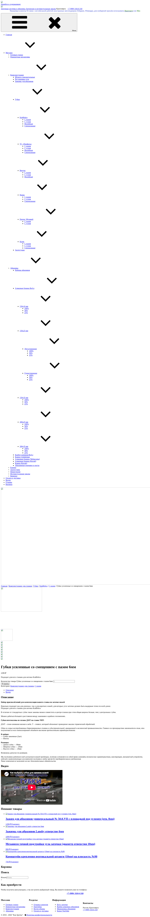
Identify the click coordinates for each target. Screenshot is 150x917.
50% (26, 311)
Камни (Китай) (21, 463)
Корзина (9, 484)
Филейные (28, 124)
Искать (4, 877)
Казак (22, 242)
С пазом (27, 120)
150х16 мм (24, 306)
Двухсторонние (30, 349)
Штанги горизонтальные (25, 77)
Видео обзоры (39, 909)
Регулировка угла (22, 79)
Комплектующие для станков (20, 586)
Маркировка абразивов (66, 909)
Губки (17, 99)
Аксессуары (20, 250)
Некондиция (15, 472)
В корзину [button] (15, 824)
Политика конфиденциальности (39, 915)
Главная (9, 35)
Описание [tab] (10, 690)
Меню (74, 30)
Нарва (22, 195)
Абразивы (14, 268)
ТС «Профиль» (26, 144)
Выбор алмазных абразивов (68, 907)
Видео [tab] (8, 692)
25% (26, 313)
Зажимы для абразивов (24, 81)
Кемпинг (13, 476)
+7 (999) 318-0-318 (75, 9)
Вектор (22, 171)
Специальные (29, 126)
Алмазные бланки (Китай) (25, 461)
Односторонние (30, 373)
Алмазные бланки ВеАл (24, 288)
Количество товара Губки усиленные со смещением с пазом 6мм (27, 681)
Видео (8, 480)
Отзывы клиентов (41, 905)
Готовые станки (16, 55)
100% (26, 308)
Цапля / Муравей (26, 219)
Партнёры (38, 907)
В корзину (5, 684)
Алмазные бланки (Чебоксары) (27, 459)
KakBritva (23, 117)
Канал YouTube (63, 911)
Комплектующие (17, 75)
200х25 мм (24, 422)
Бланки (13, 468)
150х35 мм (24, 398)
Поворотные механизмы (20, 57)
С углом (27, 122)
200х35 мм (24, 446)
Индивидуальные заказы (20, 474)
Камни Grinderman (22, 457)
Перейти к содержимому (11, 4)
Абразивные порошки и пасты (27, 465)
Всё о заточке (62, 905)
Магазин (9, 53)
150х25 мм (24, 331)
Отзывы (9, 482)
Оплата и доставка (13, 478)
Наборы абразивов (22, 270)
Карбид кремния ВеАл (24, 455)
